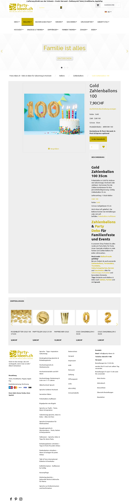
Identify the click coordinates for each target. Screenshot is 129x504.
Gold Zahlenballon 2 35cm (107, 333)
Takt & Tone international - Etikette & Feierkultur (48, 460)
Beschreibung (98, 157)
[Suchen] (61, 7)
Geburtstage (96, 273)
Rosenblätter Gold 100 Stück (21, 333)
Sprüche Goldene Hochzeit (48, 389)
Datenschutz (72, 351)
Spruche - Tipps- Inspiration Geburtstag (48, 352)
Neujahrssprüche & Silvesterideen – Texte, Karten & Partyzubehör (49, 430)
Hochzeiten (106, 273)
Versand (71, 356)
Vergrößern (54, 149)
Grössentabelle (73, 393)
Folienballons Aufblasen (107, 216)
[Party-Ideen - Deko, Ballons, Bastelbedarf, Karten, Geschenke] (21, 7)
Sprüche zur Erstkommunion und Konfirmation (49, 487)
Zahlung (71, 374)
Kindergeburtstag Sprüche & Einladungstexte (49, 359)
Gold (98, 202)
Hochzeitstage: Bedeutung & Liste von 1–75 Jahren (49, 379)
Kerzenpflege (44, 472)
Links (70, 383)
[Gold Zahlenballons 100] (54, 114)
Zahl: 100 (95, 199)
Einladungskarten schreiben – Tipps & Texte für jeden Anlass (49, 445)
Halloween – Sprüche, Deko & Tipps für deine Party (49, 438)
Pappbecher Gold (61, 332)
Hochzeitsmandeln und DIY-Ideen (49, 372)
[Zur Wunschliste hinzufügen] (103, 147)
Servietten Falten (45, 394)
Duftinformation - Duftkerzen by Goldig (49, 467)
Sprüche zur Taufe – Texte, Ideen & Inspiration (48, 409)
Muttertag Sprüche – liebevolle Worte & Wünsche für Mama (49, 479)
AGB (69, 365)
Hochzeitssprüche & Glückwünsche (46, 366)
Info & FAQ (72, 388)
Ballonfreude (106, 256)
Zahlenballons (103, 222)
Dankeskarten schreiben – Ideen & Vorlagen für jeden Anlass (48, 452)
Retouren (71, 370)
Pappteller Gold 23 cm (42, 332)
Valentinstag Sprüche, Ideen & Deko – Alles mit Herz (49, 416)
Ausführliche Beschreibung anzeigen (103, 109)
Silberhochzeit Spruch (46, 385)
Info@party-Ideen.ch (107, 353)
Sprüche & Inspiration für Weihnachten (47, 422)
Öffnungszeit (72, 379)
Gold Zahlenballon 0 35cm (85, 333)
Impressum (72, 360)
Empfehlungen (17, 301)
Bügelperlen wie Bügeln (47, 403)
